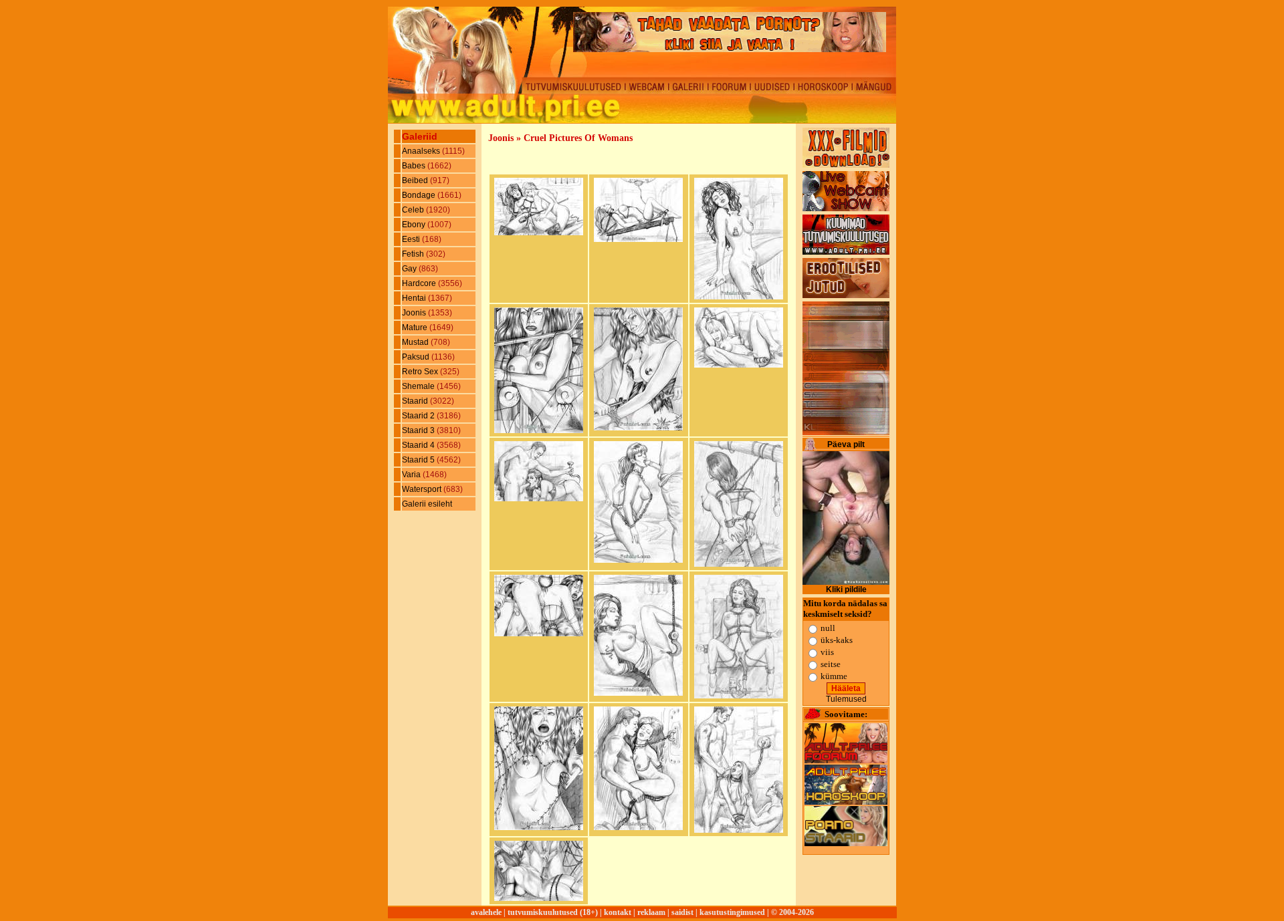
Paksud (416, 357)
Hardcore (420, 283)
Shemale (419, 386)
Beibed (416, 180)
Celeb (414, 210)
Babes (414, 165)
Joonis (415, 312)
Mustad (416, 342)
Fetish (414, 254)
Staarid (416, 401)
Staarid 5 (419, 460)
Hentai (415, 298)
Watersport (422, 489)
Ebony (414, 224)
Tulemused (846, 699)
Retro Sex (421, 371)
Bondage (419, 195)
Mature (415, 327)
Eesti (412, 239)
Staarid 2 (419, 415)
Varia (412, 474)
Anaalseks (422, 151)
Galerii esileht (427, 504)
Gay (410, 268)
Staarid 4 (419, 445)
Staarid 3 (419, 430)
